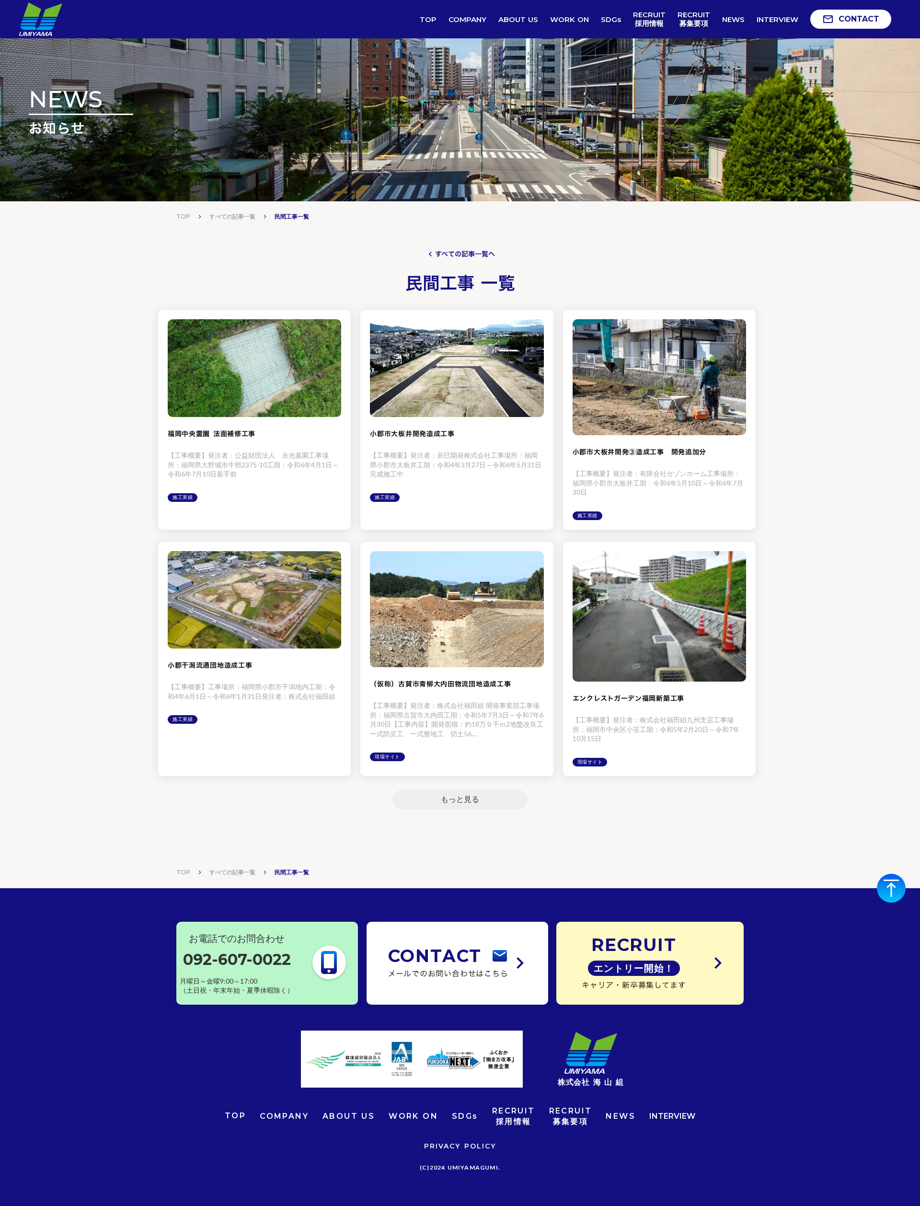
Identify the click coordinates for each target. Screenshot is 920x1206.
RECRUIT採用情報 (513, 1116)
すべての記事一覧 (232, 216)
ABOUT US (348, 1116)
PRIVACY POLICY (460, 1146)
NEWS (620, 1116)
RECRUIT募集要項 (570, 1116)
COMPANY (284, 1116)
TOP (183, 216)
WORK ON (413, 1116)
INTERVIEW (672, 1116)
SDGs (465, 1116)
